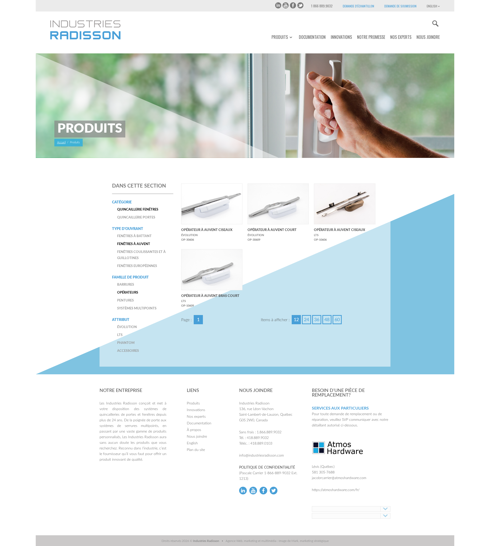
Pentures (125, 300)
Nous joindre (428, 37)
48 (326, 320)
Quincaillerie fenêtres (137, 209)
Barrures (125, 284)
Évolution (127, 327)
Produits (280, 37)
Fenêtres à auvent (133, 244)
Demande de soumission (400, 6)
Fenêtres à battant (134, 236)
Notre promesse (371, 37)
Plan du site (196, 450)
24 (306, 320)
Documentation (312, 37)
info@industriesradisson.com (261, 455)
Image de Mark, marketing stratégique (304, 540)
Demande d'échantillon (358, 6)
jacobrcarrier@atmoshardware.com (339, 478)
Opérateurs (127, 292)
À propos (194, 430)
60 (337, 320)
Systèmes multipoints (136, 308)
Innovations (341, 37)
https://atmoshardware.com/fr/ (336, 490)
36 (316, 320)
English (432, 6)
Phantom (125, 343)
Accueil (61, 142)
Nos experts (400, 37)
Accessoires (128, 351)
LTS (119, 335)
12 (296, 320)
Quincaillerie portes (136, 217)
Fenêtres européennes (137, 266)
